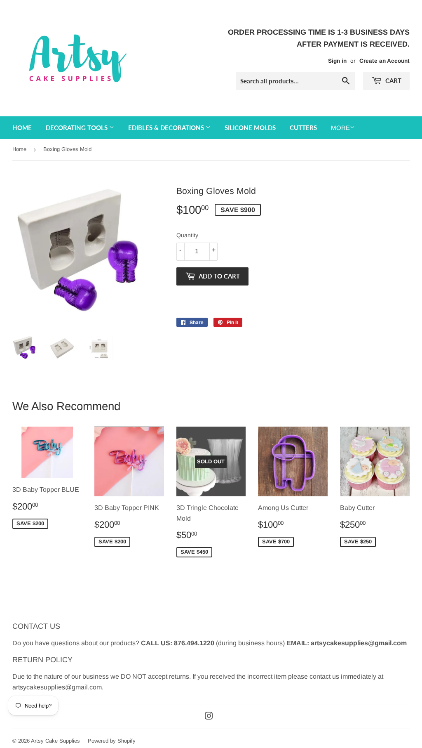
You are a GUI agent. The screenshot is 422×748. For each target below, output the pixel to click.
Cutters (303, 127)
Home (22, 127)
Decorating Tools (77, 127)
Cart (392, 80)
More (340, 127)
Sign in (337, 61)
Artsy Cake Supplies (55, 741)
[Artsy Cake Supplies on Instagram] (209, 716)
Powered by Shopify (112, 741)
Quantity (187, 235)
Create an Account (384, 61)
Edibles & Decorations (167, 127)
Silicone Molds (250, 127)
